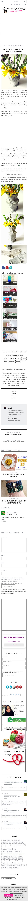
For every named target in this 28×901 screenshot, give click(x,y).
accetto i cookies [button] (8, 895)
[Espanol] (17, 695)
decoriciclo (12, 514)
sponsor (19, 865)
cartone (8, 844)
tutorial (24, 865)
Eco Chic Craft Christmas (7, 851)
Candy (21, 842)
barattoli (15, 352)
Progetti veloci (12, 45)
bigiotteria (4, 842)
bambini (19, 840)
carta (3, 844)
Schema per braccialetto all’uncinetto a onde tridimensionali (13, 502)
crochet (23, 844)
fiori (19, 358)
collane (18, 844)
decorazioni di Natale (6, 849)
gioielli (3, 854)
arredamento (7, 352)
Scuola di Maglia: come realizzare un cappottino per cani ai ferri (11, 811)
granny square (21, 854)
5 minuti (14, 840)
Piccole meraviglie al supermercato (14, 433)
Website (10, 418)
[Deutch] (14, 695)
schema (19, 863)
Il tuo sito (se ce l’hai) (6, 661)
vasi (23, 361)
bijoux (10, 842)
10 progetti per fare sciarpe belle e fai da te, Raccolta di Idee (13, 783)
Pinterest (14, 395)
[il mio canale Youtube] (17, 688)
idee (24, 358)
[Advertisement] (14, 28)
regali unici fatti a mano (17, 860)
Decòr (5, 45)
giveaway (9, 854)
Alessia (10, 408)
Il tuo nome (4, 656)
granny (14, 854)
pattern (20, 858)
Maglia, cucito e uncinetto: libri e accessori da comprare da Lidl (13, 823)
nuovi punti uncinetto (6, 858)
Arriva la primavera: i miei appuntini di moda (14, 440)
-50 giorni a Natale (6, 840)
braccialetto (15, 842)
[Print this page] (10, 268)
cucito (3, 847)
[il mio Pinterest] (20, 688)
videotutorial (15, 867)
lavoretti (14, 856)
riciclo (18, 361)
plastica (4, 860)
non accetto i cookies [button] (19, 895)
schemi (3, 865)
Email (3, 563)
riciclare (11, 361)
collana (13, 844)
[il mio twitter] (10, 688)
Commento (4, 537)
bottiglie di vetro (18, 355)
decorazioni (12, 358)
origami (15, 858)
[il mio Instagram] (14, 688)
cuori (8, 847)
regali (8, 860)
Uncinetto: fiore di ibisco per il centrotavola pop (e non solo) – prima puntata (12, 796)
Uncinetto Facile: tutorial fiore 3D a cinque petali (14, 475)
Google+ (17, 420)
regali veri (4, 863)
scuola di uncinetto (11, 865)
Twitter (14, 393)
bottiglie (8, 355)
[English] (11, 695)
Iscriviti (14, 645)
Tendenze (20, 45)
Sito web (3, 570)
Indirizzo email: (5, 665)
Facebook (14, 391)
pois (5, 361)
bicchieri (23, 352)
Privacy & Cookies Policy (16, 893)
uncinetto (4, 867)
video (9, 867)
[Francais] (19, 695)
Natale (19, 856)
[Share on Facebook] (3, 268)
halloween (4, 856)
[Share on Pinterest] (7, 268)
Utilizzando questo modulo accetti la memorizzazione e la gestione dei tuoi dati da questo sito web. (13, 579)
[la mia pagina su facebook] (7, 688)
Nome (3, 555)
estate (16, 851)
